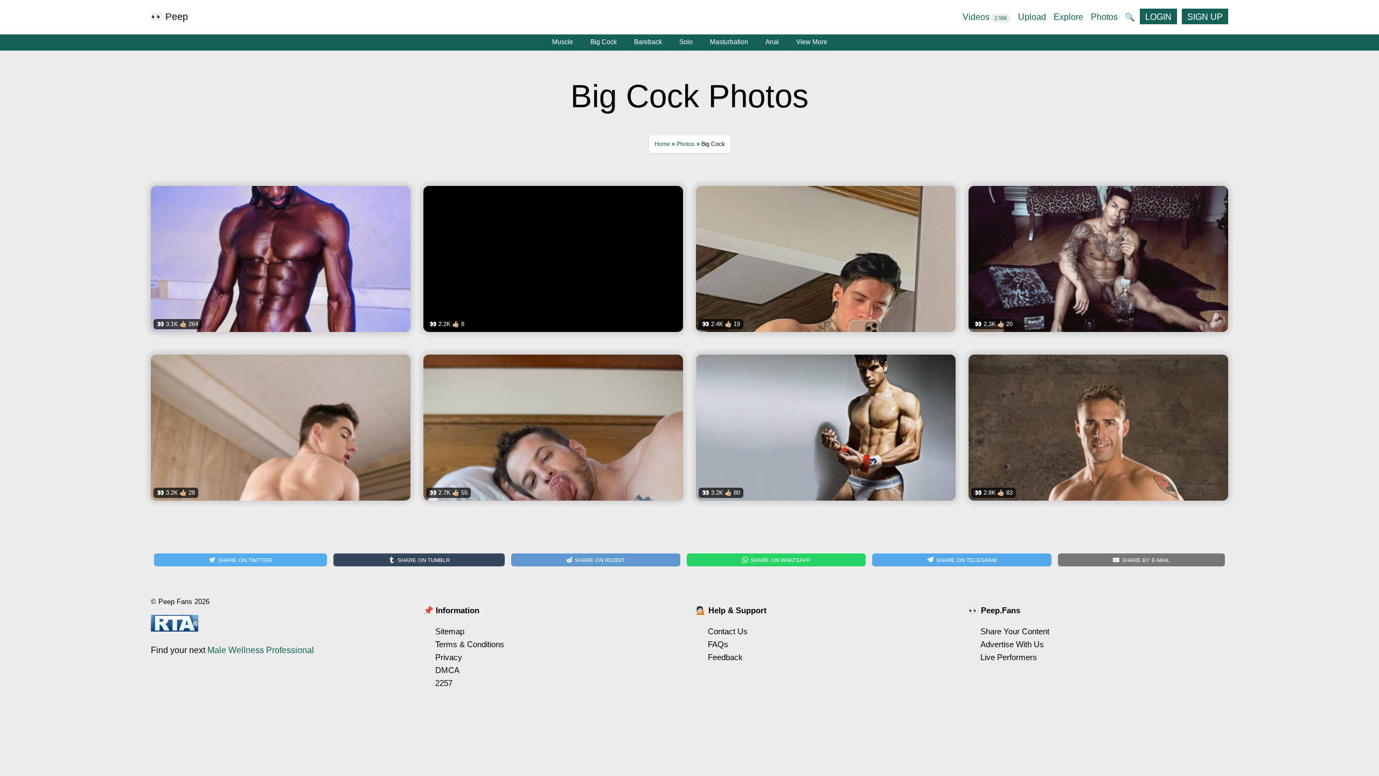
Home (662, 144)
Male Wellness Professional (260, 650)
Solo (686, 42)
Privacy (448, 657)
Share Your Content (1014, 631)
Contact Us (728, 631)
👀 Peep (169, 16)
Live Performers (1008, 657)
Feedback (725, 657)
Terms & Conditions (469, 644)
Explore (1068, 17)
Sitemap (449, 631)
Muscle (562, 42)
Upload (1032, 17)
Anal (772, 42)
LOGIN (1158, 17)
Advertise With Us (1012, 644)
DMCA (447, 670)
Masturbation (729, 42)
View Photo (280, 266)
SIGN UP (1205, 17)
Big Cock (603, 42)
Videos (985, 17)
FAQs (718, 644)
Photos (1104, 17)
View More (811, 42)
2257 (443, 683)
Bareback (648, 42)
